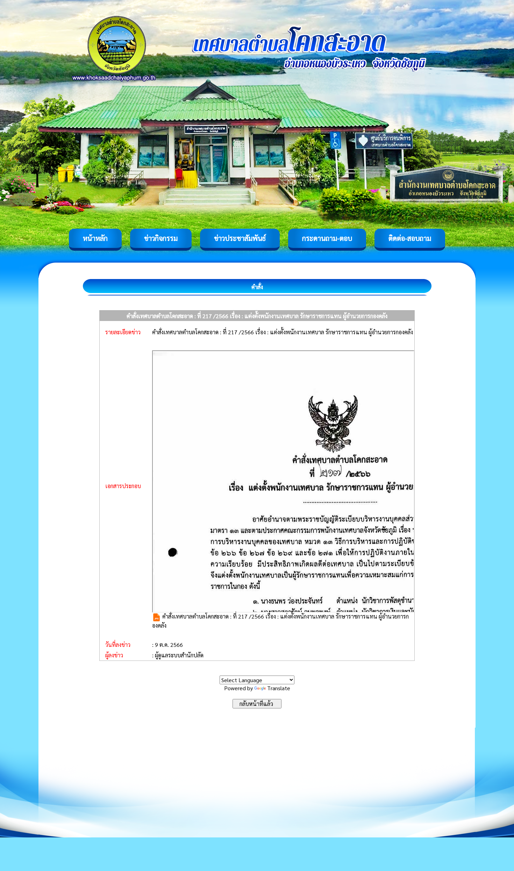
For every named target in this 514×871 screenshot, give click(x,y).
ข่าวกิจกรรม (161, 238)
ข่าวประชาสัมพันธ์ (240, 238)
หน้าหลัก (95, 238)
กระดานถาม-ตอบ (327, 238)
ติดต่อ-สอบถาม (409, 238)
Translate (278, 688)
